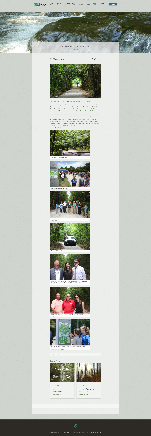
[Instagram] (97, 433)
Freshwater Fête (67, 4)
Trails (69, 354)
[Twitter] (93, 433)
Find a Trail (73, 4)
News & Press (94, 4)
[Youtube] (100, 433)
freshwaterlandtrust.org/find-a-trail (84, 111)
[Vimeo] (95, 433)
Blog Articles (60, 354)
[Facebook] (91, 433)
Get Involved (81, 4)
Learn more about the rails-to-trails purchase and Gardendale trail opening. (72, 116)
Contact (103, 3)
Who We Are (52, 4)
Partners (65, 354)
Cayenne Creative (84, 432)
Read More (56, 394)
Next (114, 406)
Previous (38, 406)
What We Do (59, 4)
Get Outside (88, 4)
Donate (113, 4)
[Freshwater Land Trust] (41, 5)
